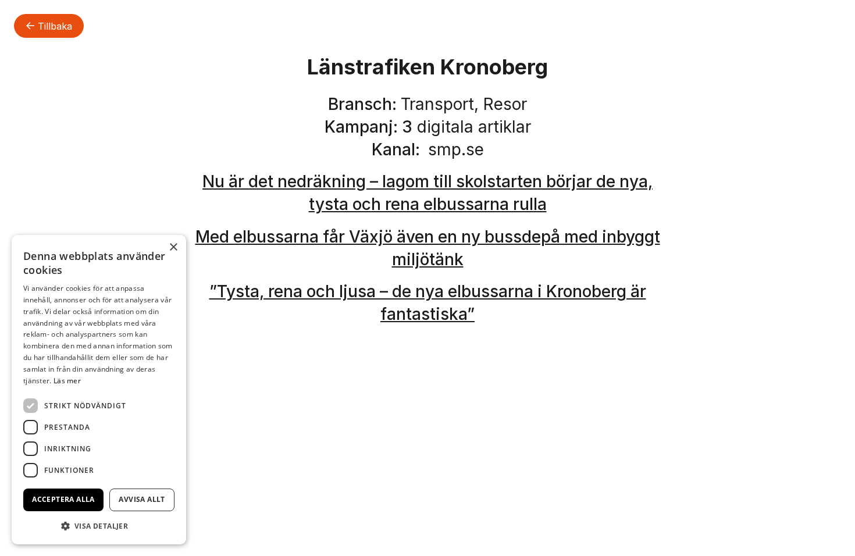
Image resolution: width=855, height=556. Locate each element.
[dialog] (99, 389)
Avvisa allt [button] (142, 499)
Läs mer (67, 381)
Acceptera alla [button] (63, 499)
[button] (98, 526)
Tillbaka (53, 26)
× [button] (173, 247)
